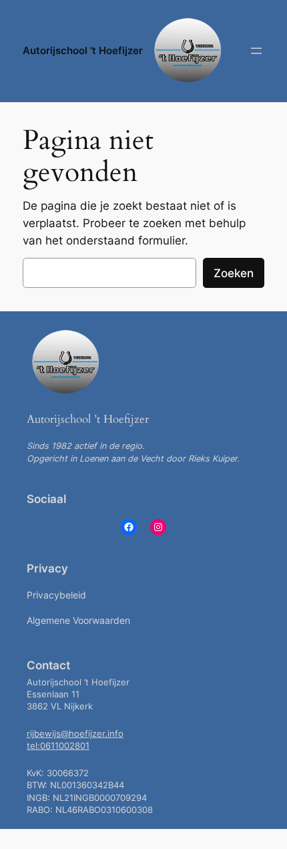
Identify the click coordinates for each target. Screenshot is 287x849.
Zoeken (234, 273)
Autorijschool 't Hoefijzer (83, 51)
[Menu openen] (256, 51)
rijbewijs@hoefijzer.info (75, 734)
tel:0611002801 (58, 746)
